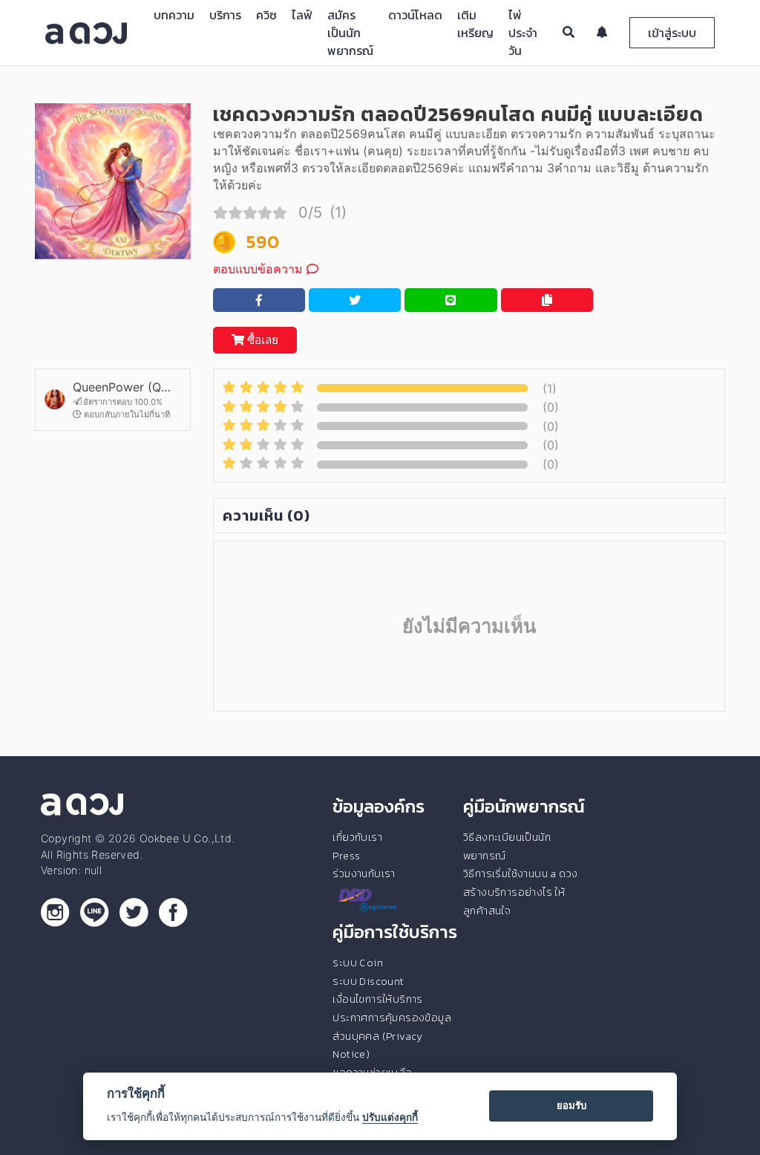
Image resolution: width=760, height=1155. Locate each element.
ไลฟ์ (302, 15)
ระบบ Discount (368, 981)
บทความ (174, 15)
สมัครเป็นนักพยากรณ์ (350, 32)
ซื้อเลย (261, 340)
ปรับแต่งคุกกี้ (390, 1117)
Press (346, 855)
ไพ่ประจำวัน (522, 32)
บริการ (225, 15)
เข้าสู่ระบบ (672, 33)
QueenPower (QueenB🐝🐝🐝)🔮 (122, 387)
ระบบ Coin (357, 962)
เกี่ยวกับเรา (357, 837)
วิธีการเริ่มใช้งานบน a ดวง (520, 873)
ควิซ (266, 15)
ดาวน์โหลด (415, 15)
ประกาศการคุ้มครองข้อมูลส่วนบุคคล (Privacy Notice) (391, 1035)
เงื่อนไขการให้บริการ (377, 999)
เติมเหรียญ (475, 24)
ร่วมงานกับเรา (363, 873)
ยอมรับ (571, 1105)
